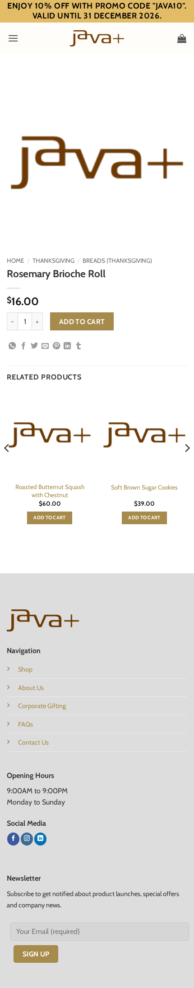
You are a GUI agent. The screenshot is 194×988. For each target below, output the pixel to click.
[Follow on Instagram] (27, 838)
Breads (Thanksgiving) (117, 260)
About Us (31, 688)
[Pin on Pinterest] (56, 346)
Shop (25, 669)
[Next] (186, 466)
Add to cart (82, 321)
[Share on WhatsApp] (12, 346)
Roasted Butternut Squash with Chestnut (49, 491)
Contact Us (33, 742)
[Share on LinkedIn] (67, 346)
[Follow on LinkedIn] (40, 838)
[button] (13, 38)
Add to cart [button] (49, 518)
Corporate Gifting (42, 706)
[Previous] (7, 466)
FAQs (25, 724)
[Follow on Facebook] (13, 838)
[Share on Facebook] (23, 346)
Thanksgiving (53, 260)
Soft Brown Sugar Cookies (144, 487)
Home (15, 260)
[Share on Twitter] (34, 346)
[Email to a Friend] (45, 346)
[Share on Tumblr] (78, 346)
